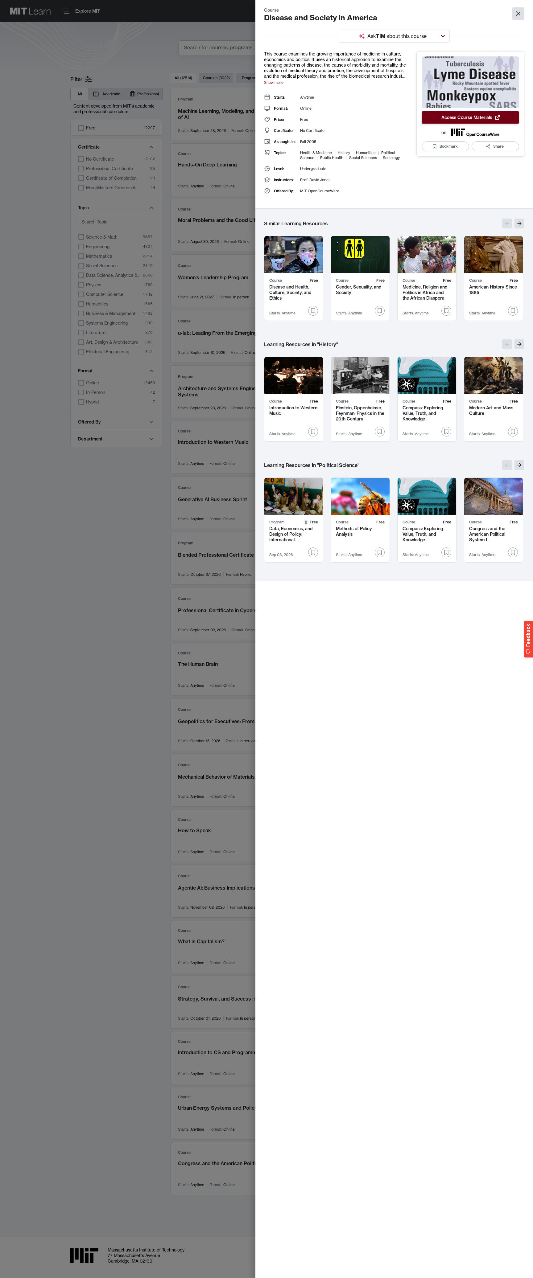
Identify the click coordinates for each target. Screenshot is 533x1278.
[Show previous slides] (507, 223)
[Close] (518, 13)
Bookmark (449, 146)
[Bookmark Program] (313, 552)
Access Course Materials (466, 117)
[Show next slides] (519, 223)
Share (498, 146)
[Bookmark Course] (313, 311)
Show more (273, 82)
